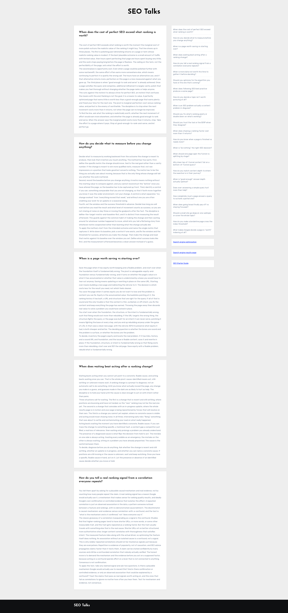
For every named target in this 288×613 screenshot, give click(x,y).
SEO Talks (144, 12)
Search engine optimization (185, 242)
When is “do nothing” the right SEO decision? (192, 148)
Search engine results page (184, 253)
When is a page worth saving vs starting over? (109, 258)
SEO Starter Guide (180, 263)
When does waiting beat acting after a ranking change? (116, 366)
